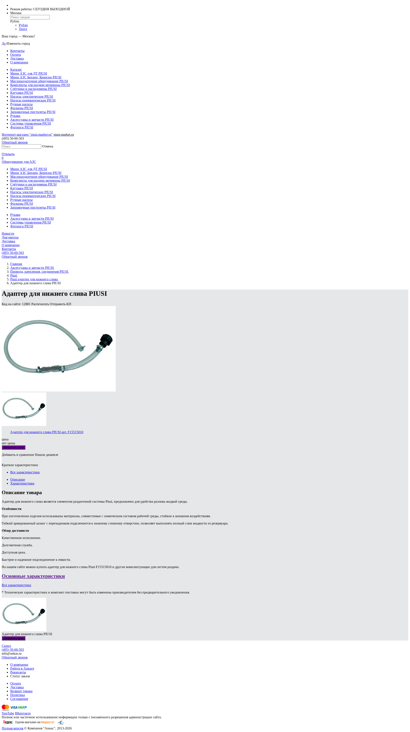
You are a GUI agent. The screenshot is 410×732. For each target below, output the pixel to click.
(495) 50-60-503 (13, 253)
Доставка (17, 58)
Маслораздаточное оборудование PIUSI (39, 81)
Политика (17, 695)
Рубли (23, 25)
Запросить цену (13, 447)
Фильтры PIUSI (21, 108)
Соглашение (19, 699)
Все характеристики (25, 472)
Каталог (16, 69)
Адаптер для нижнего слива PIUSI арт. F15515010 (46, 432)
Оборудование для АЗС (19, 161)
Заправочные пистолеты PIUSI (32, 112)
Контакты (17, 51)
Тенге (23, 29)
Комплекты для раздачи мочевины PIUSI (40, 85)
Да (4, 43)
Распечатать (40, 304)
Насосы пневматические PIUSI (33, 100)
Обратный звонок (15, 142)
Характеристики (22, 483)
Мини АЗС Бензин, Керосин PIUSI (35, 77)
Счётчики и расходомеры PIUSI (33, 89)
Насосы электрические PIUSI (31, 96)
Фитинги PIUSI (21, 127)
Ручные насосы (21, 104)
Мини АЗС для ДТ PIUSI (28, 73)
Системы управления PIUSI (30, 123)
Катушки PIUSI (21, 92)
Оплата (15, 54)
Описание (17, 479)
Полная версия (12, 728)
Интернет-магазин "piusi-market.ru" (27, 134)
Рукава (15, 116)
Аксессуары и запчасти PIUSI (32, 119)
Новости (8, 233)
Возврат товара (21, 691)
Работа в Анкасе (22, 668)
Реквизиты (18, 672)
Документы (10, 237)
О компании (19, 62)
